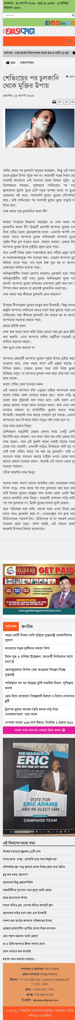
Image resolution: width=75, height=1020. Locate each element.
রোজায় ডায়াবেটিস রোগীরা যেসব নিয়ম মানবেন (29, 928)
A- (60, 102)
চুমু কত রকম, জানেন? (15, 875)
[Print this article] (54, 102)
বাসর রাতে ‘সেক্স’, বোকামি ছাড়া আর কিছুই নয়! (30, 859)
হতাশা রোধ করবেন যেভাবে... (19, 959)
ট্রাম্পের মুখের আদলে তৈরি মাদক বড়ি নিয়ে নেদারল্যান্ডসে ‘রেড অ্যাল (31, 712)
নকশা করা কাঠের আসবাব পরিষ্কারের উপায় (27, 921)
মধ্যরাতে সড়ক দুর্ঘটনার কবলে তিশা (27, 648)
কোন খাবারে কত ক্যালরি (17, 951)
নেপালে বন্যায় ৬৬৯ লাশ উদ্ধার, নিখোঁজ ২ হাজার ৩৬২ (39, 722)
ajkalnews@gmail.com (45, 1000)
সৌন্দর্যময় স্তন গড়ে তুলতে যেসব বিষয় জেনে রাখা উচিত (34, 867)
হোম (12, 63)
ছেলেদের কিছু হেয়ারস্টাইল (18, 882)
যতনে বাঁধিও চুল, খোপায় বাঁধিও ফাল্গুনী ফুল (28, 905)
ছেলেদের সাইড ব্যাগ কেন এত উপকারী (25, 913)
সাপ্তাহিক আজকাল (31, 1010)
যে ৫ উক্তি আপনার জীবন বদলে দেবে (24, 944)
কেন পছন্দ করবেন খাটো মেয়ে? (20, 936)
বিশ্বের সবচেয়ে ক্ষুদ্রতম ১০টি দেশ (22, 851)
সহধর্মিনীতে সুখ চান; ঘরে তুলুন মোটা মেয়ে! (27, 890)
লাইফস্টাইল (27, 63)
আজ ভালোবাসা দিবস (15, 898)
